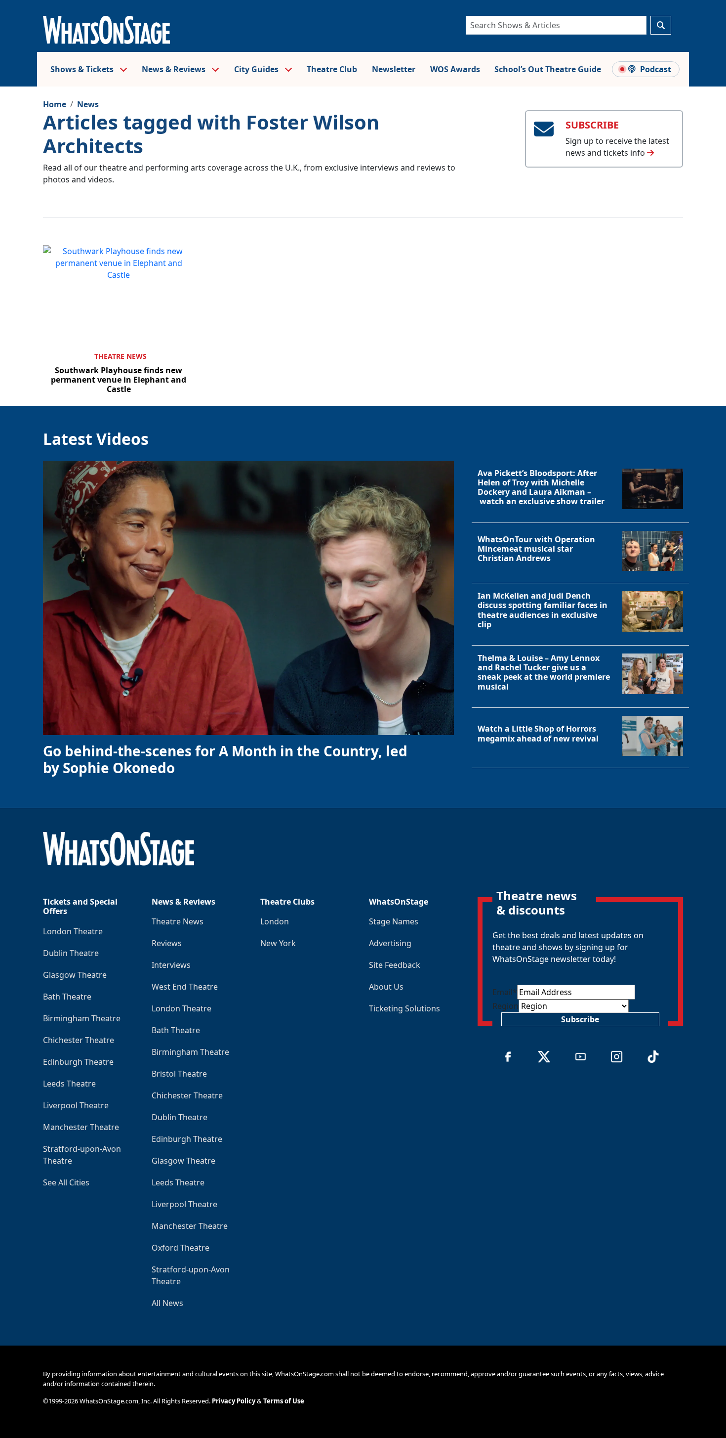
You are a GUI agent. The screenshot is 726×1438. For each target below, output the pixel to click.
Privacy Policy (233, 1400)
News (88, 104)
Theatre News (120, 356)
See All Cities (66, 1182)
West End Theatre (185, 986)
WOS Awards (455, 69)
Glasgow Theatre (75, 974)
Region (505, 1006)
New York (278, 943)
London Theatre (73, 931)
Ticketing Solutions (404, 1008)
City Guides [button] (257, 69)
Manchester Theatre (81, 1127)
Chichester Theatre (78, 1040)
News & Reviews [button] (174, 69)
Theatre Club (332, 69)
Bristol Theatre (179, 1073)
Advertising (390, 943)
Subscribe (580, 1019)
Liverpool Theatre (76, 1105)
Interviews (171, 964)
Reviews (167, 943)
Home (54, 104)
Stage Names (393, 921)
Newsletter (393, 69)
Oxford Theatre (180, 1247)
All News (167, 1303)
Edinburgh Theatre (78, 1061)
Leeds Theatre (69, 1083)
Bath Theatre (67, 996)
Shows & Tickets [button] (83, 69)
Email (504, 992)
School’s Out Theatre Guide (547, 69)
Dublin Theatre (71, 953)
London (274, 921)
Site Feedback (394, 964)
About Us (386, 986)
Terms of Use (283, 1400)
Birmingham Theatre (82, 1018)
